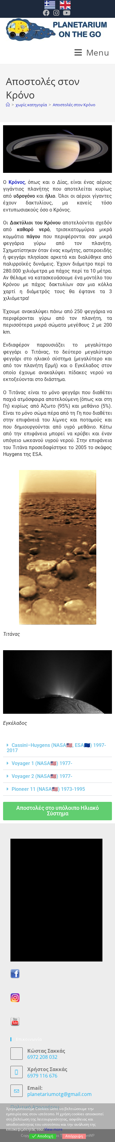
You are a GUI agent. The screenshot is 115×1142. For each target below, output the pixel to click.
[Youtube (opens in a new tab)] (66, 13)
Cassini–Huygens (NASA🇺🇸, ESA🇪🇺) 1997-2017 (56, 747)
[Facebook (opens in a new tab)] (47, 13)
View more (53, 1129)
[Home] (8, 104)
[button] (57, 748)
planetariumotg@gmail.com (59, 1094)
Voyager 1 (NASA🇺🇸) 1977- (42, 763)
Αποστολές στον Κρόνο (74, 104)
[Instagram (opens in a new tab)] (56, 13)
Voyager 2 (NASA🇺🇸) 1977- (42, 776)
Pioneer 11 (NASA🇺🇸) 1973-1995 (48, 789)
